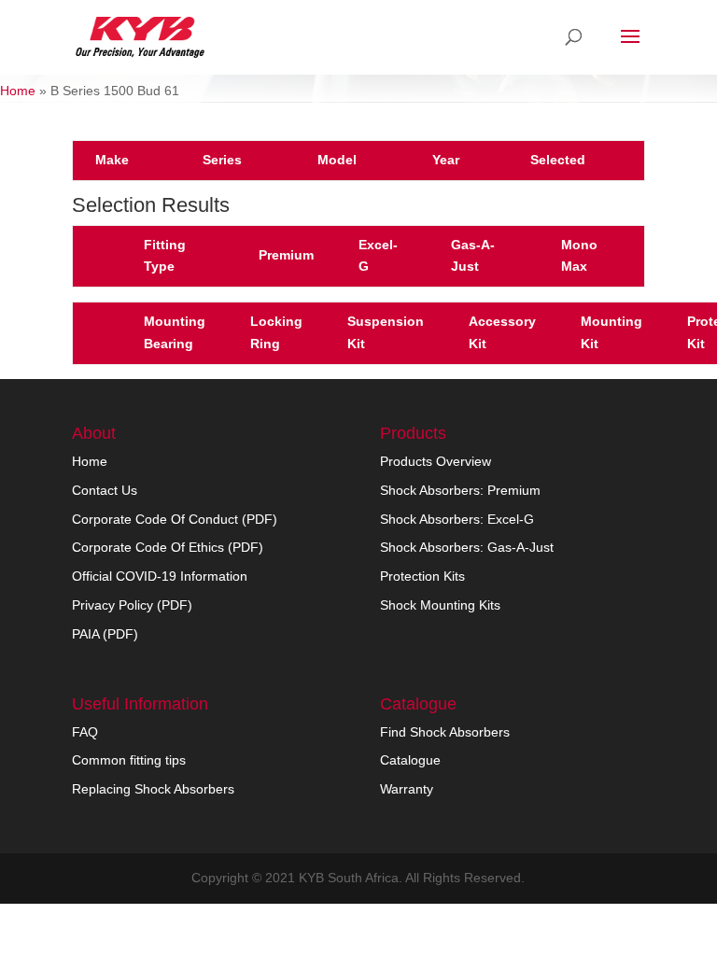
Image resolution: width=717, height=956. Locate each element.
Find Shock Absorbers (445, 731)
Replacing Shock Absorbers (153, 788)
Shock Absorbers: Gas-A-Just (467, 547)
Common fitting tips (129, 759)
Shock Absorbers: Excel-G (457, 519)
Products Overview (435, 461)
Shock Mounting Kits (440, 605)
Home (17, 90)
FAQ (85, 731)
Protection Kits (422, 576)
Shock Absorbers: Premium (460, 490)
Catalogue (410, 759)
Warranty (406, 788)
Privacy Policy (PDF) (132, 605)
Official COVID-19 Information (159, 576)
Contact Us (104, 490)
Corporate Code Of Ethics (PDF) (167, 547)
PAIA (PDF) (105, 633)
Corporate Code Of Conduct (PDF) (174, 519)
